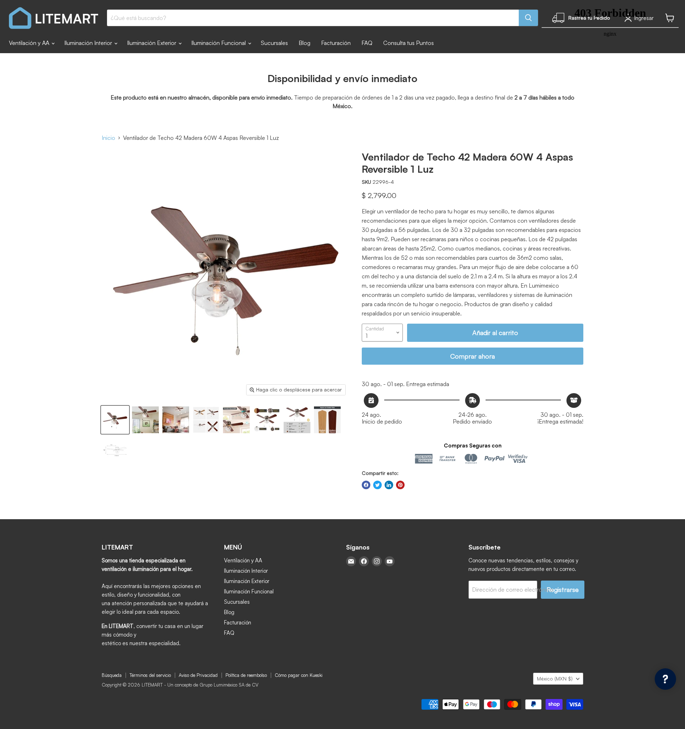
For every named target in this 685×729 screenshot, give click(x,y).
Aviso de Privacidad (198, 675)
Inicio (108, 138)
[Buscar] (528, 18)
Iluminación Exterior (152, 42)
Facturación (336, 42)
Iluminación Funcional (219, 42)
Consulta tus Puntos (408, 42)
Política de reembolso (246, 675)
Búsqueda (112, 675)
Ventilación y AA (30, 42)
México (555, 678)
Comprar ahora (472, 356)
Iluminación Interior (88, 42)
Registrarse (563, 589)
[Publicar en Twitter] (377, 485)
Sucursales (274, 42)
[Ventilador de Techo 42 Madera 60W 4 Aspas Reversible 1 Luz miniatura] (115, 420)
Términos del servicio (150, 675)
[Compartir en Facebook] (366, 485)
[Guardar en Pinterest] (400, 485)
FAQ (366, 42)
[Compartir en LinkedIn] (389, 485)
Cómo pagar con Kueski (299, 675)
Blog (304, 42)
